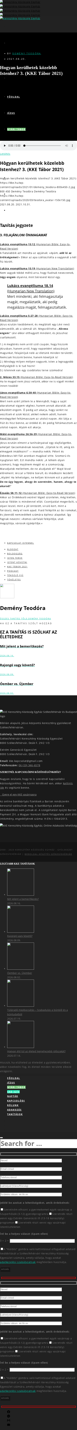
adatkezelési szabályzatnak (18, 1262)
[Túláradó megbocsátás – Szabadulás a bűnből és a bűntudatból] (20, 1005)
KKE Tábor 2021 (17, 566)
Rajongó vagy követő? (19, 936)
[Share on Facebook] (8, 1412)
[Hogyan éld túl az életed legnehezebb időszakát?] (20, 1047)
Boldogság (15, 553)
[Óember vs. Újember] (20, 968)
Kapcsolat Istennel (20, 543)
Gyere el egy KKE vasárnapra (18, 794)
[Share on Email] (8, 1425)
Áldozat (12, 549)
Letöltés (5, 154)
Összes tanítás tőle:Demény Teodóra (25, 618)
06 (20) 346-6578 (29, 765)
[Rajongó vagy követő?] (20, 931)
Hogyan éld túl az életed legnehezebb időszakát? (36, 1051)
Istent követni (17, 562)
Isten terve (15, 558)
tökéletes (14, 579)
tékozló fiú (15, 575)
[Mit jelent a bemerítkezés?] (20, 894)
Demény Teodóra (26, 53)
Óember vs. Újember (19, 973)
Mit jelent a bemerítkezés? (23, 899)
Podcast (13, 571)
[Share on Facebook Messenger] (8, 1416)
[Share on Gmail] (8, 1421)
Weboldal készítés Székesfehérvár (48, 854)
